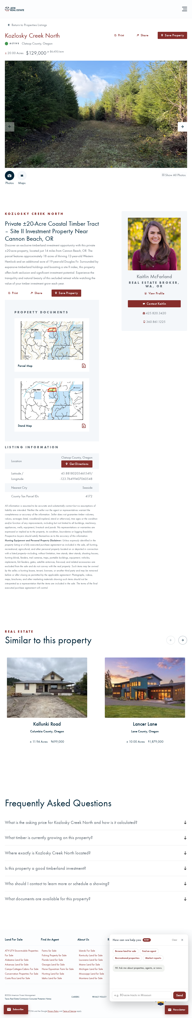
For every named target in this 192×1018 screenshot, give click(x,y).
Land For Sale (13, 939)
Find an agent (149, 951)
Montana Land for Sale (91, 978)
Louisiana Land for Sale (91, 959)
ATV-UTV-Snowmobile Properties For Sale (21, 953)
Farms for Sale (49, 950)
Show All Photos (175, 175)
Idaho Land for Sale (52, 978)
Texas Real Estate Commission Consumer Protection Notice (28, 999)
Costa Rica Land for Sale (17, 978)
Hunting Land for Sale (53, 973)
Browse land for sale (125, 951)
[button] (16, 1009)
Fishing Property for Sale (54, 955)
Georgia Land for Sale (53, 964)
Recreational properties (127, 958)
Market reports (153, 958)
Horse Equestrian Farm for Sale (58, 969)
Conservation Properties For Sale (21, 973)
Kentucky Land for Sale (91, 955)
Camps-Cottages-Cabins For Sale (21, 969)
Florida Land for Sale (52, 959)
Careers (75, 997)
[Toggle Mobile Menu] (184, 9)
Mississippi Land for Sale (91, 973)
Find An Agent (50, 939)
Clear (174, 939)
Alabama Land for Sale (16, 959)
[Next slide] (182, 126)
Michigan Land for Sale (91, 969)
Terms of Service (69, 1011)
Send (179, 995)
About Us (83, 939)
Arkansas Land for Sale (16, 964)
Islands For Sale (87, 950)
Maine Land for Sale (89, 964)
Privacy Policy (99, 997)
